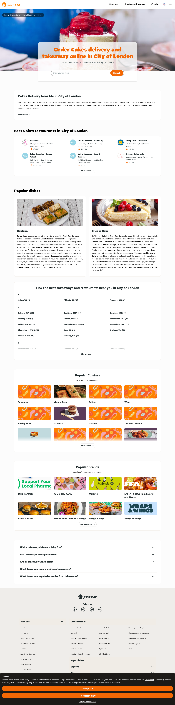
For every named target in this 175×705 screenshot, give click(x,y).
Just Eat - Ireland (105, 628)
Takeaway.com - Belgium (137, 628)
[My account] (170, 4)
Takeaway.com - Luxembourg (138, 633)
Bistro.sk (74, 633)
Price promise (25, 664)
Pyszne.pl (102, 649)
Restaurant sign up (27, 638)
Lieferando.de (104, 643)
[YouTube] (100, 609)
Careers (23, 649)
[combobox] (80, 72)
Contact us (24, 633)
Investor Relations (77, 628)
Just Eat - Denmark (77, 643)
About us (23, 628)
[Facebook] (74, 609)
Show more (23, 114)
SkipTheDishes (104, 654)
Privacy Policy (25, 659)
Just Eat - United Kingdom (80, 654)
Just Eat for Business (27, 654)
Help (156, 4)
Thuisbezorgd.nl (134, 643)
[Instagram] (83, 609)
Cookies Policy (25, 670)
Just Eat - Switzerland (79, 638)
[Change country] (164, 4)
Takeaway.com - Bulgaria (137, 638)
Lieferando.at (104, 638)
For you (114, 4)
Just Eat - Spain (76, 649)
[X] (91, 609)
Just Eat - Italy (104, 633)
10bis (130, 649)
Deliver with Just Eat (136, 4)
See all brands (86, 524)
